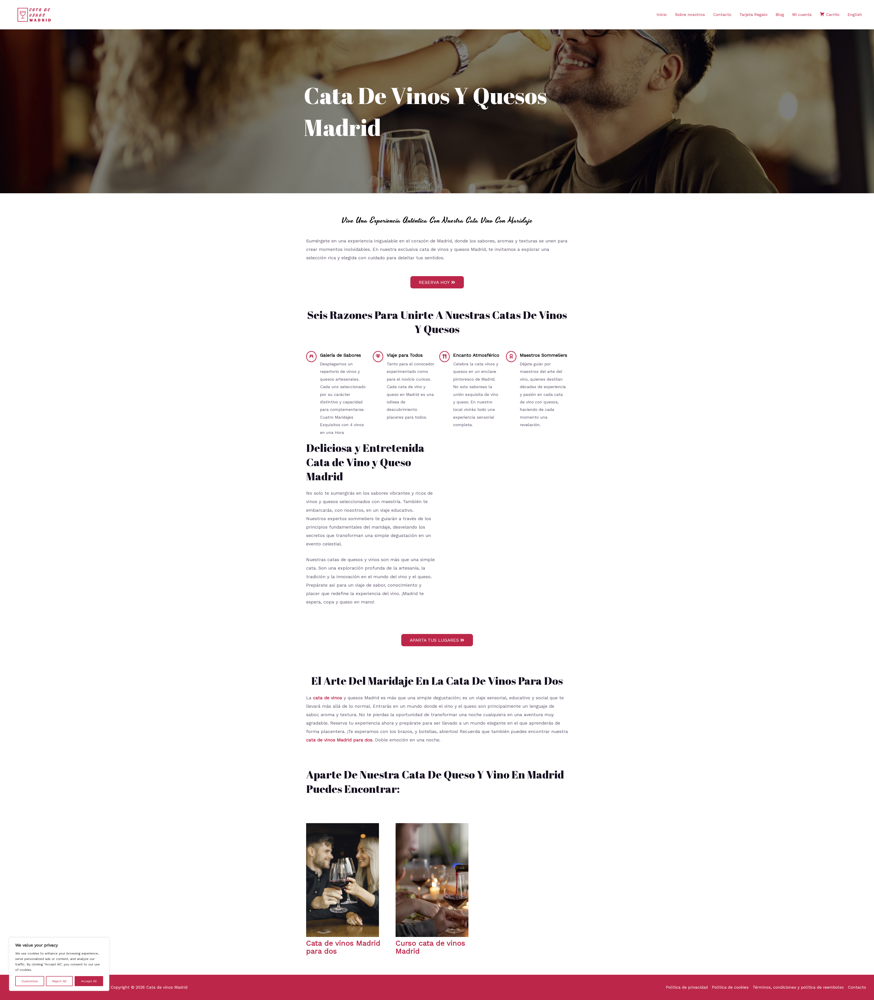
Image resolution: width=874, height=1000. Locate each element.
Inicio (662, 14)
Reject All (59, 981)
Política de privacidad (687, 987)
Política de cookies (730, 987)
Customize (30, 981)
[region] (59, 964)
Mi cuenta (802, 14)
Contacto (722, 14)
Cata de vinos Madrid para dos (343, 947)
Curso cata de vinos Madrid (430, 947)
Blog (780, 14)
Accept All (89, 981)
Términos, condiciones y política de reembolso (798, 987)
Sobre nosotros (690, 14)
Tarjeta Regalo (753, 14)
